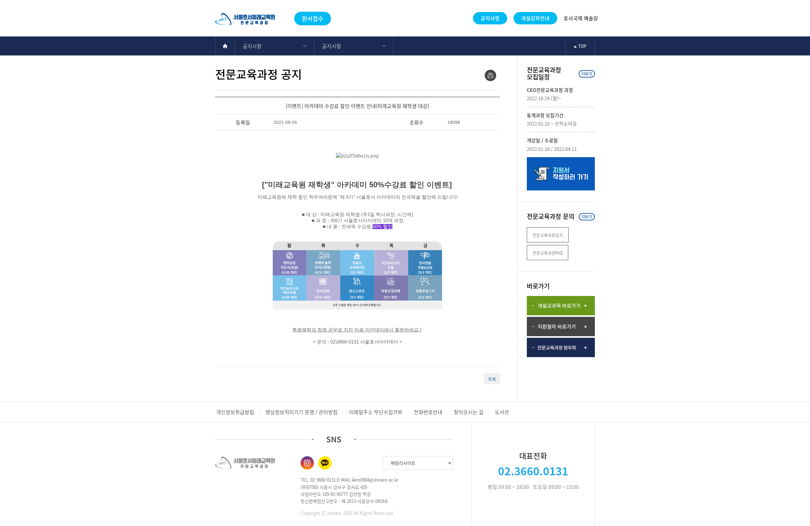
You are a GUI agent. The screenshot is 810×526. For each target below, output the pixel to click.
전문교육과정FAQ (548, 253)
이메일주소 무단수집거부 (375, 412)
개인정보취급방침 (235, 412)
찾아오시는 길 (468, 412)
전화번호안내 (428, 412)
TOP (582, 46)
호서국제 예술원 (581, 18)
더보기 (587, 73)
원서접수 (312, 18)
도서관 (502, 412)
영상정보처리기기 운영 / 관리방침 (301, 412)
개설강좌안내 (535, 18)
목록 (492, 379)
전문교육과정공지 (548, 235)
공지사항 (490, 18)
